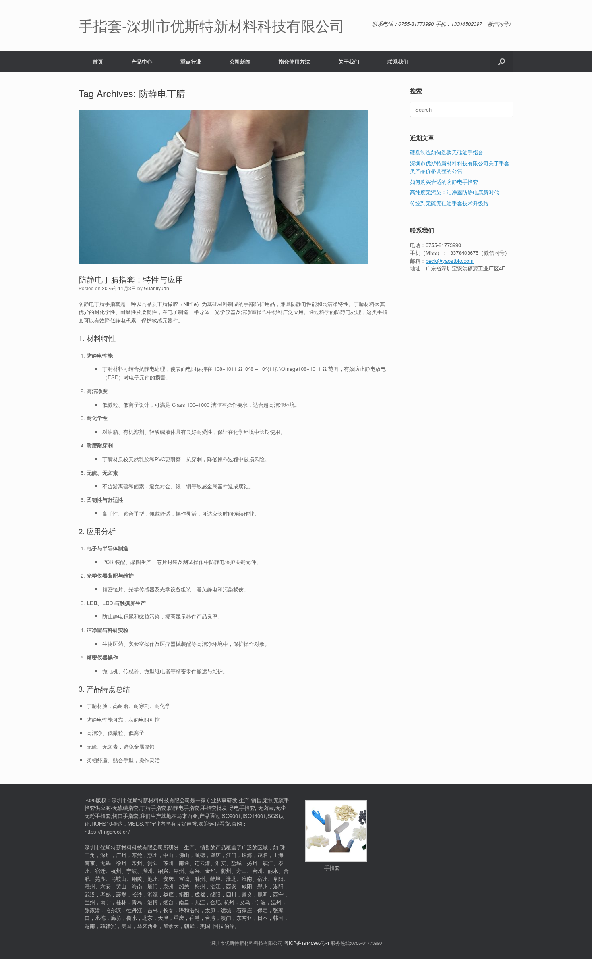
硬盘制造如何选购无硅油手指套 (446, 152)
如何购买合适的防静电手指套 (444, 181)
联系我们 (397, 61)
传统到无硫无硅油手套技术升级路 (449, 203)
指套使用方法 (294, 61)
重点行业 (190, 61)
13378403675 (462, 252)
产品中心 (141, 61)
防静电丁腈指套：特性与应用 (131, 279)
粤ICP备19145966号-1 (306, 943)
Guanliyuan (156, 288)
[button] (501, 61)
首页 (98, 61)
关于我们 (348, 61)
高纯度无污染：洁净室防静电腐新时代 (454, 192)
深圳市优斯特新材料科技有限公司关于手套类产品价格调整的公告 (459, 167)
